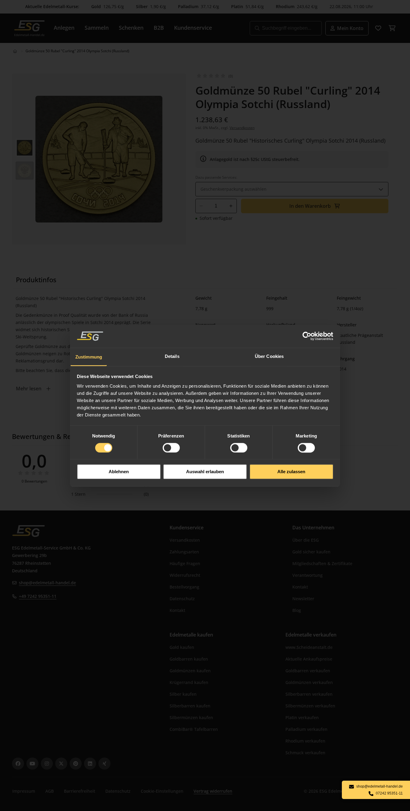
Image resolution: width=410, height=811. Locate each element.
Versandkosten (242, 127)
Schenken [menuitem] (131, 27)
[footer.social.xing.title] (104, 764)
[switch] (171, 447)
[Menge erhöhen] (231, 206)
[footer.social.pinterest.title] (76, 764)
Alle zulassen (291, 471)
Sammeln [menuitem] (97, 27)
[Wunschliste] (378, 28)
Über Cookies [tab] (269, 356)
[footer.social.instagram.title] (47, 764)
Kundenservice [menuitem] (193, 27)
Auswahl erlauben (205, 471)
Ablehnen (119, 471)
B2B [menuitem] (159, 27)
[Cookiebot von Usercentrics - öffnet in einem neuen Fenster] (307, 336)
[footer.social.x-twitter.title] (61, 764)
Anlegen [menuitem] (64, 27)
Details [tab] (172, 356)
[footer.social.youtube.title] (32, 764)
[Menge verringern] (201, 206)
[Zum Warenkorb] (392, 28)
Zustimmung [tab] (88, 356)
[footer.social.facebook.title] (18, 764)
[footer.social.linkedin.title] (90, 764)
